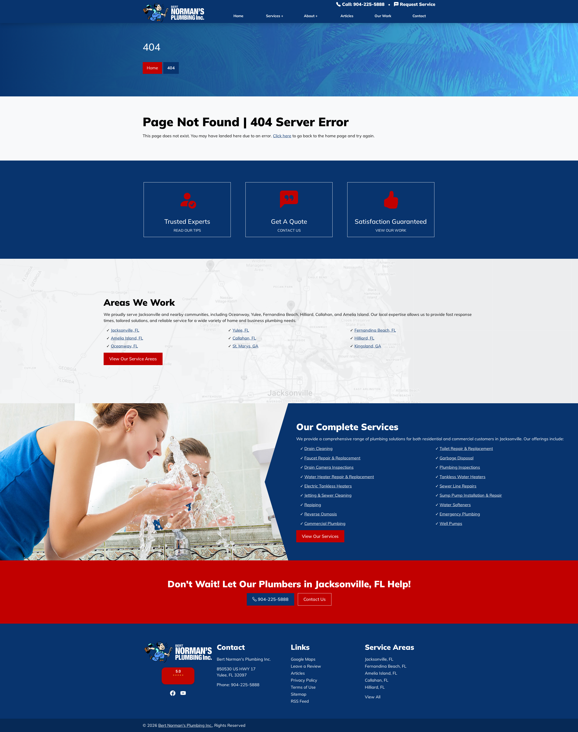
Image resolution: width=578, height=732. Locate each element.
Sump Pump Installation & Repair (471, 495)
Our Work (383, 16)
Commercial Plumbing (324, 523)
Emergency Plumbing (460, 514)
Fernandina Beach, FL (375, 330)
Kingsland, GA (367, 346)
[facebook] (173, 693)
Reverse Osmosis (320, 514)
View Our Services (320, 536)
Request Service (417, 4)
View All (372, 696)
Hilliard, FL (364, 338)
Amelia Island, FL (127, 338)
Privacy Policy (304, 680)
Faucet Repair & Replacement (332, 458)
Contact (419, 16)
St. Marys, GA (245, 346)
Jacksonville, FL (125, 330)
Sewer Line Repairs (458, 486)
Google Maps (303, 659)
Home (238, 16)
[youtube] (183, 693)
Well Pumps (451, 523)
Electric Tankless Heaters (328, 486)
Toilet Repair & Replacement (466, 448)
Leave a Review (306, 666)
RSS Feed (300, 701)
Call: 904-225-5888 (363, 4)
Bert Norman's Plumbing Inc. (185, 725)
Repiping (312, 504)
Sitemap (298, 694)
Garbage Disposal (456, 458)
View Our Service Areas (133, 358)
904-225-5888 (273, 599)
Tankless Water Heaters (462, 476)
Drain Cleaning (318, 448)
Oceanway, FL (124, 346)
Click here (282, 135)
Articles (346, 16)
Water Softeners (455, 504)
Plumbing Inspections (460, 467)
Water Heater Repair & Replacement (339, 476)
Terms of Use (303, 687)
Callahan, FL (244, 338)
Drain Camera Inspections (329, 467)
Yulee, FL (241, 330)
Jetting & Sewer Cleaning (328, 495)
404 (171, 67)
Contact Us (314, 599)
